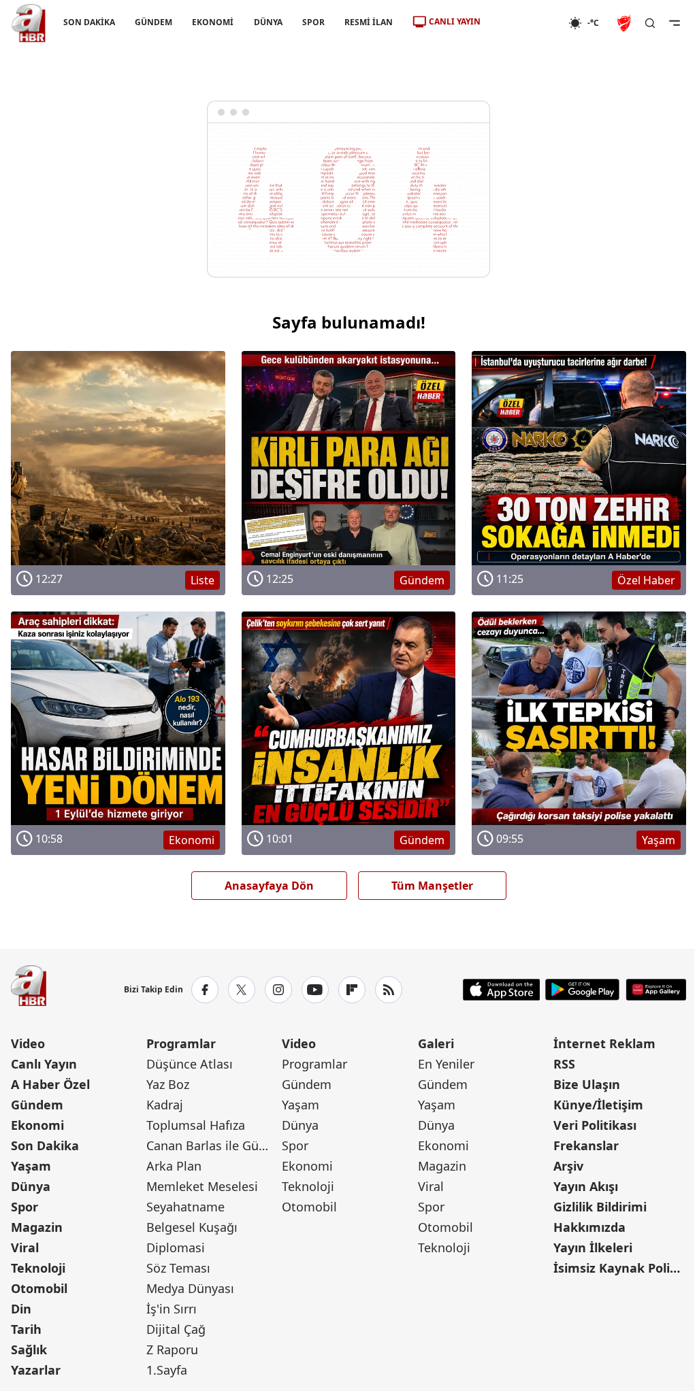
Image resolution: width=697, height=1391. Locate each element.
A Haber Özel (50, 1084)
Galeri (436, 1043)
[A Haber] (28, 23)
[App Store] (501, 990)
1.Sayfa (166, 1370)
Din (21, 1309)
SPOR (313, 22)
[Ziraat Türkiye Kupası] (625, 23)
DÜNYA (268, 22)
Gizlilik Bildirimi (600, 1207)
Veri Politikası (594, 1125)
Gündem (37, 1104)
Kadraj (164, 1104)
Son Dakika (45, 1145)
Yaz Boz (167, 1084)
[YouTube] (315, 989)
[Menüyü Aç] (674, 23)
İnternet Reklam (604, 1043)
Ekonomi (37, 1125)
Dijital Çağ (176, 1329)
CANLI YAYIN (455, 21)
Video (28, 1043)
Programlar (181, 1043)
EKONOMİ (212, 22)
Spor (24, 1207)
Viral (25, 1247)
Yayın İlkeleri (592, 1247)
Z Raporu (172, 1349)
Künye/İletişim (598, 1104)
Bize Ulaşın (586, 1084)
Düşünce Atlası (189, 1064)
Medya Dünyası (190, 1288)
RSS (564, 1064)
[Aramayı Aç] (650, 23)
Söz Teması (178, 1268)
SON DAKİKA (89, 22)
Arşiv (568, 1166)
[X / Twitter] (241, 989)
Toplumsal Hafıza (195, 1125)
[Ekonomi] (524, 23)
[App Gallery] (656, 990)
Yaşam (31, 1166)
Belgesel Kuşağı (192, 1227)
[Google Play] (582, 990)
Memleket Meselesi (202, 1186)
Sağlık (29, 1349)
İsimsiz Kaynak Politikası (619, 1268)
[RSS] (388, 989)
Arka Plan (173, 1166)
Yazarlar (36, 1370)
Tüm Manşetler (432, 885)
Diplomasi (175, 1247)
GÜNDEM (153, 22)
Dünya (30, 1186)
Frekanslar (586, 1145)
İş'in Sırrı (171, 1309)
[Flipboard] (352, 989)
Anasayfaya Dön (269, 885)
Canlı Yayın (44, 1064)
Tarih (26, 1329)
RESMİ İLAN (368, 22)
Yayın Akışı (585, 1186)
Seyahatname (185, 1207)
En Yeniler (446, 1064)
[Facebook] (204, 989)
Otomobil (39, 1288)
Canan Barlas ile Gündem (212, 1145)
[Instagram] (278, 989)
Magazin (37, 1227)
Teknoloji (38, 1268)
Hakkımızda (589, 1227)
